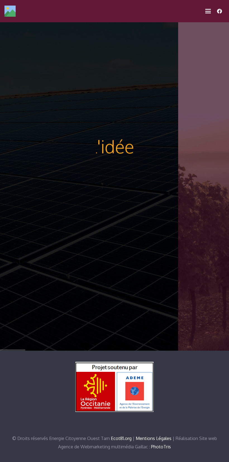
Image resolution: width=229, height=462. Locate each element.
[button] (208, 11)
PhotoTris (161, 446)
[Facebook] (219, 11)
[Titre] (10, 11)
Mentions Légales (153, 438)
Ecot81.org (121, 438)
